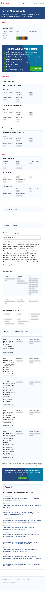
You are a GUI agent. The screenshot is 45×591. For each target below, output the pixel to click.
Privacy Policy (17, 579)
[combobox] (38, 3)
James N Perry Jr (8, 382)
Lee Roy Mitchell (8, 412)
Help (28, 579)
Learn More (36, 68)
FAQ (24, 579)
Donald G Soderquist (9, 341)
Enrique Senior (7, 360)
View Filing (6, 265)
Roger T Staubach (8, 433)
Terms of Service (6, 579)
